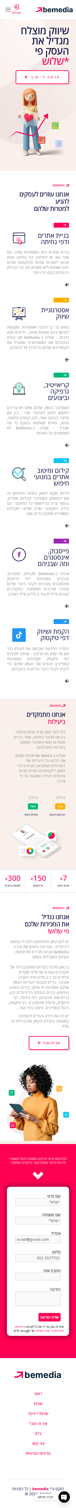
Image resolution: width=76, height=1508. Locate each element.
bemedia (40, 1488)
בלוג (38, 1433)
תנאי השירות (42, 1331)
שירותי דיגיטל (38, 1413)
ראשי (38, 1393)
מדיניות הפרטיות (38, 1453)
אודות (38, 1403)
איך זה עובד (38, 1423)
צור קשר (38, 1443)
